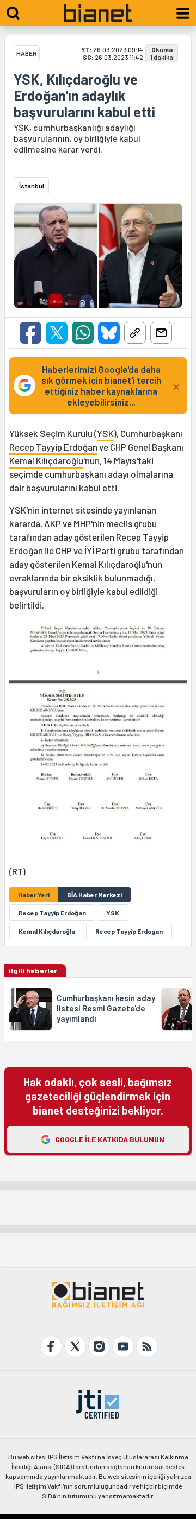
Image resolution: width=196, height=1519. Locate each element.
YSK (105, 433)
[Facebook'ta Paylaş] (30, 333)
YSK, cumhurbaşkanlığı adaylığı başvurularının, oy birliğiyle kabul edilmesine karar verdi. (77, 138)
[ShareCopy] (135, 333)
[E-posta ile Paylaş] (161, 333)
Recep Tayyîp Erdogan (129, 931)
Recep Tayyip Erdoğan (53, 446)
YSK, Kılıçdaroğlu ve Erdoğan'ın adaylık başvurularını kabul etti (84, 95)
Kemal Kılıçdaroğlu (46, 460)
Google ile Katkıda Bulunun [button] (109, 1139)
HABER (26, 53)
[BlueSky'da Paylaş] (109, 333)
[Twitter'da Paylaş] (57, 333)
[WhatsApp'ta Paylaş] (83, 333)
